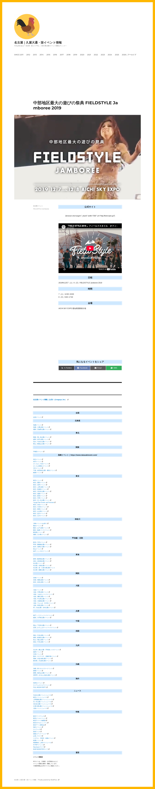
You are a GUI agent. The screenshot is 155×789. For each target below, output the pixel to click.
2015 (48, 55)
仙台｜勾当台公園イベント (41, 441)
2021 (89, 55)
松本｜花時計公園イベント (41, 546)
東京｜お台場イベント (40, 511)
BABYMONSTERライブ (40, 749)
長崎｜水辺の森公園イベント (42, 658)
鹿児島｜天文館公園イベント (42, 661)
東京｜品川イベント (39, 513)
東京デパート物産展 (39, 720)
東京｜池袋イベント (39, 493)
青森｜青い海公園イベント (41, 437)
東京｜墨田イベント (39, 482)
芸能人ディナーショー (40, 734)
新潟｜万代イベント (39, 542)
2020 (82, 55)
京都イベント (37, 577)
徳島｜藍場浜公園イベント (41, 637)
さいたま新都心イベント (40, 466)
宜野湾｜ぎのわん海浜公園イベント (44, 675)
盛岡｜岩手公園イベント (40, 439)
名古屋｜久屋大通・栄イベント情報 (38, 42)
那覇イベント (37, 670)
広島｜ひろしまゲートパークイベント (45, 627)
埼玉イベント (37, 459)
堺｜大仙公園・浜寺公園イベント (43, 607)
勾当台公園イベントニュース (42, 695)
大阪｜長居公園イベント (40, 605)
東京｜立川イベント (39, 515)
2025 (117, 55)
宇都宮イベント (38, 451)
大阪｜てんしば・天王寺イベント (43, 603)
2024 (110, 55)
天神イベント (37, 654)
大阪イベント (37, 590)
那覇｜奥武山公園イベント (41, 673)
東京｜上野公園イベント (40, 487)
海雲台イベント (38, 683)
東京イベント (37, 480)
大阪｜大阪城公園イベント (41, 601)
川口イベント (37, 468)
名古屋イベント (38, 206)
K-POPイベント (38, 745)
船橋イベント (37, 472)
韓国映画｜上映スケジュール (42, 742)
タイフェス (36, 729)
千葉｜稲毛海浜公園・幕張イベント (44, 470)
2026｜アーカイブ (129, 55)
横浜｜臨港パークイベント (41, 530)
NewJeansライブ (38, 747)
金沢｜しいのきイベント (40, 551)
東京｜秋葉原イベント (40, 489)
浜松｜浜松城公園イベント (41, 561)
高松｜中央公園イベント (40, 635)
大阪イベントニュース (40, 708)
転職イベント (37, 740)
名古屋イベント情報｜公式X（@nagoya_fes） (50, 399)
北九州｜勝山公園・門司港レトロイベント (46, 649)
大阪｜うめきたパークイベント (42, 594)
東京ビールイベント (39, 718)
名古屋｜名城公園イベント (41, 565)
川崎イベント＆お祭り (40, 523)
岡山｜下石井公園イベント (41, 625)
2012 (28, 55)
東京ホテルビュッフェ (40, 723)
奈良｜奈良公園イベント (40, 582)
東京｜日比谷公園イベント (41, 491)
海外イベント (37, 727)
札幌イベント (37, 425)
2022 (96, 55)
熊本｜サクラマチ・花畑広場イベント (45, 656)
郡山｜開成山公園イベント (41, 444)
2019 (75, 55)
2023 (103, 55)
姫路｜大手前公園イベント (41, 617)
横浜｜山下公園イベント (40, 528)
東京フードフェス (38, 716)
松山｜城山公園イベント (40, 639)
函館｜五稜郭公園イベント (41, 429)
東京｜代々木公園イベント (41, 500)
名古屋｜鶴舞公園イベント (41, 570)
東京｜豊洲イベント (39, 509)
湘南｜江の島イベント (40, 534)
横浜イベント (37, 525)
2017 (62, 55)
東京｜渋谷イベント (39, 504)
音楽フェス (36, 731)
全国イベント (37, 417)
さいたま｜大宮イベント (40, 464)
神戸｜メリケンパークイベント (42, 615)
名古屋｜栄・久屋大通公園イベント (44, 567)
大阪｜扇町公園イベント (40, 596)
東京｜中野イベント (39, 498)
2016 (55, 55)
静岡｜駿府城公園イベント (41, 559)
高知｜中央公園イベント (40, 642)
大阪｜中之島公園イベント (41, 599)
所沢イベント (37, 461)
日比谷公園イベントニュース (42, 704)
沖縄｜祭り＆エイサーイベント (42, 668)
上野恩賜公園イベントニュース (42, 699)
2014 (42, 55)
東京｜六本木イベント (40, 507)
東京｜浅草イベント (39, 485)
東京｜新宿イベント (39, 496)
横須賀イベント (38, 532)
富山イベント (37, 549)
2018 (68, 55)
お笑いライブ (37, 736)
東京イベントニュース (40, 697)
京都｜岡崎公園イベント (40, 580)
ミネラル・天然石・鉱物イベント (43, 738)
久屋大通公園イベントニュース (42, 706)
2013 (35, 55)
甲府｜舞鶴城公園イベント (41, 544)
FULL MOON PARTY (39, 687)
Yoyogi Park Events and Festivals (43, 502)
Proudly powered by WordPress (48, 780)
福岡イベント (37, 652)
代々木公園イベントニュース (42, 702)
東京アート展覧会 (38, 725)
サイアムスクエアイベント (41, 685)
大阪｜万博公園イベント (40, 592)
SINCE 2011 (18, 55)
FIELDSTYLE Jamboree (41, 209)
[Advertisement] (76, 73)
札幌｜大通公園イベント (40, 427)
